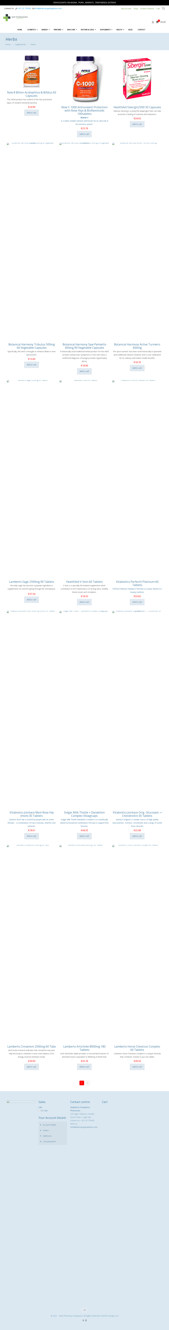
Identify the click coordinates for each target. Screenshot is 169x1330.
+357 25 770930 (24, 8)
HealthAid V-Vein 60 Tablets (84, 582)
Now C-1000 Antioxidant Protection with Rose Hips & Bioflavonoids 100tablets (84, 110)
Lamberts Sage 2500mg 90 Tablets (31, 582)
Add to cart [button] (31, 112)
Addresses (47, 1136)
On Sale (44, 1110)
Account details (49, 1125)
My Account (126, 8)
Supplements (20, 44)
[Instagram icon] (86, 1320)
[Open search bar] (163, 8)
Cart (158, 8)
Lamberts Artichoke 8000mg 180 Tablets (84, 1048)
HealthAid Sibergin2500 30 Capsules (137, 107)
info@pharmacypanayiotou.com (48, 8)
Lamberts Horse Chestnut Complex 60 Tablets (137, 1048)
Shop (136, 8)
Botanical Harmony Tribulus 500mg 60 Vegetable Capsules (31, 346)
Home (8, 44)
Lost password (49, 1141)
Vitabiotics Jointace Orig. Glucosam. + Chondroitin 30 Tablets (137, 814)
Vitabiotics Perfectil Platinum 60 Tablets (137, 583)
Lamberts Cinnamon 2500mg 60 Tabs (31, 1046)
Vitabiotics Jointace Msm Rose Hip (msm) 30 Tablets (32, 814)
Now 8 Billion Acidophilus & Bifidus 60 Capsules (31, 94)
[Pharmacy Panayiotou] (15, 17)
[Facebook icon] (83, 1320)
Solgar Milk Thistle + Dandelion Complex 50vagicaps (84, 814)
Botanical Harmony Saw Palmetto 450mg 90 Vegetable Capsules (84, 346)
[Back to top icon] (84, 1310)
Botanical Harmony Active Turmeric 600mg (137, 346)
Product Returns (147, 8)
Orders (46, 1130)
